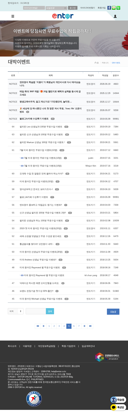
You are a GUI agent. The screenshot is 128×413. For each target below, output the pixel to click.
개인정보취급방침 (46, 346)
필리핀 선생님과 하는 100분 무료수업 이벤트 (42, 220)
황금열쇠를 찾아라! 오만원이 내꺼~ (37, 244)
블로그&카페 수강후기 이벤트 (34, 119)
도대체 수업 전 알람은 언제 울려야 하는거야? (42, 173)
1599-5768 (45, 371)
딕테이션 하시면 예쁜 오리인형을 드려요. (40, 283)
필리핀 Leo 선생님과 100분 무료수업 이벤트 (41, 126)
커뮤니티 (105, 62)
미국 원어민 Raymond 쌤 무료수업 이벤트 (40, 267)
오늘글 (113, 311)
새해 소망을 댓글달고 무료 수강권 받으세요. (41, 236)
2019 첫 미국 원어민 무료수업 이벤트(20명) (41, 228)
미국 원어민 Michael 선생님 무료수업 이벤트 (41, 299)
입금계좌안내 (88, 346)
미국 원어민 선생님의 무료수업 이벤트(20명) (41, 252)
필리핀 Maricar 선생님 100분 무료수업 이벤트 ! (43, 142)
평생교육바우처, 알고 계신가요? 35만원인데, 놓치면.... (46, 101)
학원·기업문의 (68, 346)
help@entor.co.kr (58, 371)
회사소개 (12, 346)
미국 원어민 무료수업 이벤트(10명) (37, 181)
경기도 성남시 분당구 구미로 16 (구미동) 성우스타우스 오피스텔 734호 (39, 374)
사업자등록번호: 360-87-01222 (56, 366)
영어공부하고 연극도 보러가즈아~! (36, 189)
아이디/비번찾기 (87, 8)
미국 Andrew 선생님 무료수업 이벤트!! (38, 259)
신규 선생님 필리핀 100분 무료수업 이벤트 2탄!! (43, 212)
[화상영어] (63, 15)
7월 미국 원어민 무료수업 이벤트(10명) (39, 150)
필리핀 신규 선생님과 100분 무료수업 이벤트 (42, 134)
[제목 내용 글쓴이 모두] (15, 311)
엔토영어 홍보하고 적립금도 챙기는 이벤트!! (41, 205)
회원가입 (102, 8)
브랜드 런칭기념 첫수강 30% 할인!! (37, 291)
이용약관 (27, 346)
